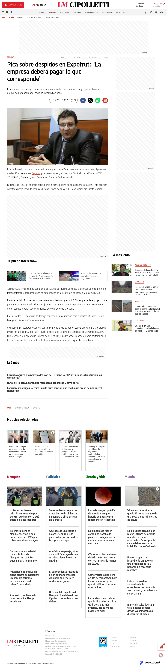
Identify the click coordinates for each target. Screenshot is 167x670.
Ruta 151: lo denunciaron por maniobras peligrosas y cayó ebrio (93, 276)
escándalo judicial (34, 18)
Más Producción (91, 12)
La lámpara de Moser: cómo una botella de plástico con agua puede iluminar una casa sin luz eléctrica (102, 537)
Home (41, 12)
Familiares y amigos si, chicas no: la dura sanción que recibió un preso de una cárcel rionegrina (54, 389)
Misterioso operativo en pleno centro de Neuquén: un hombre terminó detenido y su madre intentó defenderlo (24, 578)
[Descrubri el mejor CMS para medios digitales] (150, 665)
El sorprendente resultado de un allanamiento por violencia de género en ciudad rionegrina (63, 576)
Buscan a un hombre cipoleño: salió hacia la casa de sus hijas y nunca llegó (147, 328)
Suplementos (116, 646)
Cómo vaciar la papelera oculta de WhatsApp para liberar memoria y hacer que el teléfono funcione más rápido (102, 581)
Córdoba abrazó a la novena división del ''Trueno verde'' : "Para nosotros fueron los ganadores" (41, 277)
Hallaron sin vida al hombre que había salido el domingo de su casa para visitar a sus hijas (147, 291)
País (113, 643)
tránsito (138, 301)
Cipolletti (52, 12)
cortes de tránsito (53, 18)
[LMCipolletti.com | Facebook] (146, 12)
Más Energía (107, 12)
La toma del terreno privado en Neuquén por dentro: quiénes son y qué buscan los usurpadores (24, 515)
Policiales (64, 12)
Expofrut (36, 173)
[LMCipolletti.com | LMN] (39, 5)
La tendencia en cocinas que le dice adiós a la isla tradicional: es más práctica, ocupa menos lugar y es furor (102, 604)
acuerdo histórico (143, 265)
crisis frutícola (79, 58)
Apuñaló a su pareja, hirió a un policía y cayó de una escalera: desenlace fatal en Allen (63, 555)
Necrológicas (121, 12)
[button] (3, 12)
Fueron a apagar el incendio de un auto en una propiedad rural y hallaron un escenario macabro (140, 563)
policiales (139, 321)
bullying (20, 18)
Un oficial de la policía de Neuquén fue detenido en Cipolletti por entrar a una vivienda (63, 596)
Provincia (77, 12)
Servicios (132, 646)
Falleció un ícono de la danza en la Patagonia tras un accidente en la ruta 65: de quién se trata (70, 451)
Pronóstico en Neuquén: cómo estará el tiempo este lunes (23, 598)
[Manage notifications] (161, 655)
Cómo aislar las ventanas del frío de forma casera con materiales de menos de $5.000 (102, 559)
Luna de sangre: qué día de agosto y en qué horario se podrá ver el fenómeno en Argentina (101, 515)
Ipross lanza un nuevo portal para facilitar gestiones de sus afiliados (44, 450)
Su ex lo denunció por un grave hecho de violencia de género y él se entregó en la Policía (63, 515)
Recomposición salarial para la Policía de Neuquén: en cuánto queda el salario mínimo (23, 555)
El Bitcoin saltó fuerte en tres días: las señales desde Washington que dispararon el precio (141, 609)
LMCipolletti (64, 58)
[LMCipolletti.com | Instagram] (156, 12)
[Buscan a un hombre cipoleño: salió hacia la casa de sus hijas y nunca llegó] (122, 325)
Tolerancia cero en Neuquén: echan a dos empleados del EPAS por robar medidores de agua (24, 535)
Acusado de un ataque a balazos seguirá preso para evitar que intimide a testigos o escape (63, 535)
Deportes (114, 640)
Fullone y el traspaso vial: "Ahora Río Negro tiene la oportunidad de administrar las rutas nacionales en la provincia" (96, 454)
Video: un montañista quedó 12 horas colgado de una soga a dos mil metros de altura (142, 515)
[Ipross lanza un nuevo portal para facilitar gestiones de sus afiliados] (44, 436)
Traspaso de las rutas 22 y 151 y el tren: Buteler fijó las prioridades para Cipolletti (147, 272)
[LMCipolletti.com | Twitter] (151, 12)
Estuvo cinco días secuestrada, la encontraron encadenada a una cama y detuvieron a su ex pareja (142, 587)
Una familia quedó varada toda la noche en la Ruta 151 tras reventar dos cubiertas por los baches (147, 310)
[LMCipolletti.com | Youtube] (161, 12)
